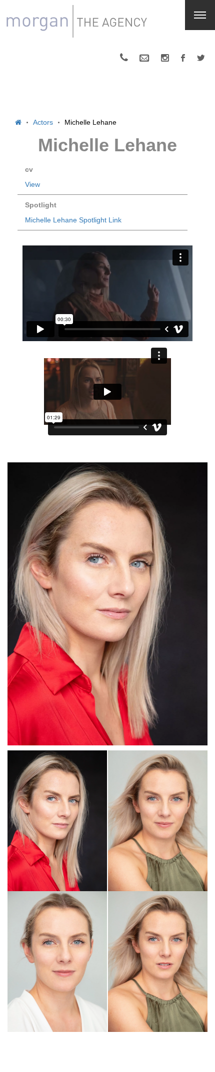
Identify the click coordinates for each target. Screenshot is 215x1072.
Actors (43, 122)
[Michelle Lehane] (108, 603)
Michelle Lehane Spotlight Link (73, 220)
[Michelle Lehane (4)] (158, 820)
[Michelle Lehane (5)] (57, 961)
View (32, 184)
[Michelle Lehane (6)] (158, 961)
